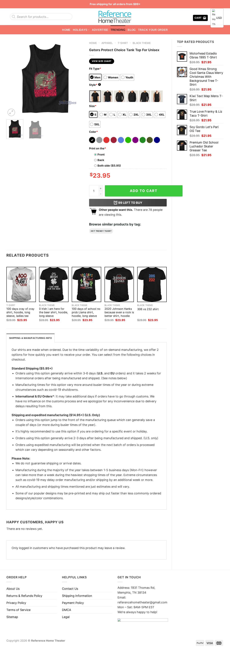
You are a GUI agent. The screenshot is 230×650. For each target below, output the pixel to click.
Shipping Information (77, 596)
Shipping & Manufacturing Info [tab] (30, 338)
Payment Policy (73, 603)
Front (101, 154)
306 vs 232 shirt (148, 309)
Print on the (97, 148)
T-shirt (123, 43)
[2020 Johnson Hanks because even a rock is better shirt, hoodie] (119, 284)
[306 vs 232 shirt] (152, 284)
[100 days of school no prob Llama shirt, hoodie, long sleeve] (86, 284)
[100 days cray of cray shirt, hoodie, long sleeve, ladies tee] (21, 284)
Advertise (100, 29)
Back (100, 160)
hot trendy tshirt (101, 231)
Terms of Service (18, 610)
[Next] (78, 78)
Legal (66, 617)
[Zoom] (11, 112)
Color (93, 131)
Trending (118, 29)
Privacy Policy (16, 603)
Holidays (80, 29)
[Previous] (12, 78)
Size (92, 106)
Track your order (153, 29)
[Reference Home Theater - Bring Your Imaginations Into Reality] (115, 16)
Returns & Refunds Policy (24, 596)
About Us (13, 588)
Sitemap (12, 617)
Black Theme (142, 43)
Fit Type (95, 68)
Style (94, 84)
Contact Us (70, 588)
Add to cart (143, 191)
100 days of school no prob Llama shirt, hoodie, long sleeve (86, 312)
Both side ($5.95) (109, 165)
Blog (132, 29)
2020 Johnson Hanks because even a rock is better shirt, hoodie (119, 312)
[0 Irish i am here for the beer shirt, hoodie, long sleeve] (53, 284)
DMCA (66, 610)
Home (66, 29)
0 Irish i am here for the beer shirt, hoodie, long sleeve (53, 312)
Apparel (107, 43)
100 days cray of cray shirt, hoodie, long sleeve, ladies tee (20, 312)
